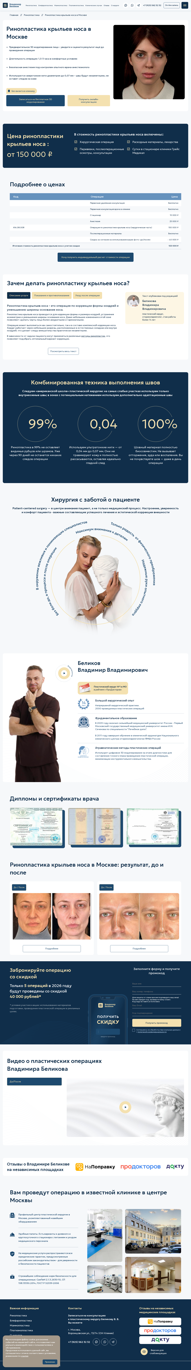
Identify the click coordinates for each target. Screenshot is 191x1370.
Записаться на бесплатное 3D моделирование (35, 100)
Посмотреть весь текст (63, 351)
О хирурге (115, 5)
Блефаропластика (45, 5)
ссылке (24, 1356)
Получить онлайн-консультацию (89, 100)
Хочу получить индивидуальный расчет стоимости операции (95, 257)
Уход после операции (87, 295)
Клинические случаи (93, 5)
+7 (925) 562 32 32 (79, 1342)
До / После (19, 887)
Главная (14, 15)
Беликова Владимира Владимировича (154, 305)
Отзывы (106, 5)
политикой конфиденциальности (152, 1032)
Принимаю (50, 1362)
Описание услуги (18, 295)
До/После (15, 1081)
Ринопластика (31, 5)
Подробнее (51, 948)
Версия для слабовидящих (158, 1352)
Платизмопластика (76, 5)
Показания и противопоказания (51, 295)
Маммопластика (60, 5)
